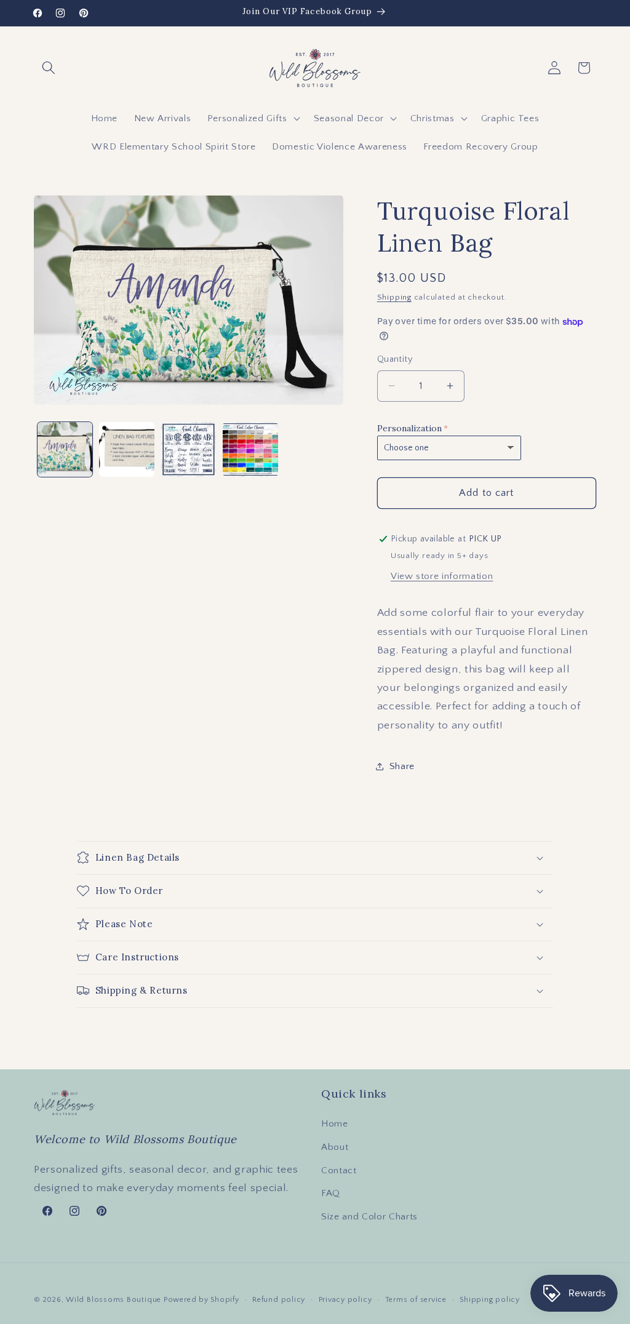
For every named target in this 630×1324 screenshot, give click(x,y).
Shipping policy (490, 1300)
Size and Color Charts (369, 1216)
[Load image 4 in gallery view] (250, 449)
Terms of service (416, 1300)
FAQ (330, 1193)
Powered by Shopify (201, 1300)
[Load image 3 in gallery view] (189, 449)
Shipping (394, 297)
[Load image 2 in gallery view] (126, 449)
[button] (48, 67)
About (334, 1147)
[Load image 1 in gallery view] (65, 449)
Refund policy (278, 1300)
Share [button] (402, 766)
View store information (442, 576)
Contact (339, 1170)
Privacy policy (345, 1300)
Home (334, 1124)
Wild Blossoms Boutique (115, 1300)
